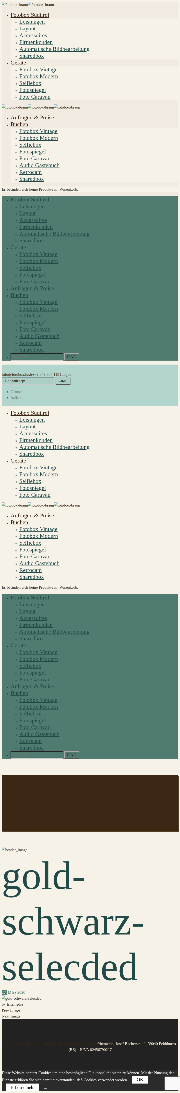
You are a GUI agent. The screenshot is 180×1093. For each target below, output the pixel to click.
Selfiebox (30, 83)
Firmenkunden (36, 42)
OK (140, 1079)
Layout (27, 28)
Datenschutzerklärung (76, 1043)
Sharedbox (31, 56)
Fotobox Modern (38, 76)
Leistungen (32, 21)
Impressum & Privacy (22, 1043)
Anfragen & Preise (32, 117)
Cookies (49, 1043)
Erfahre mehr (23, 1087)
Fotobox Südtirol (30, 15)
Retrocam (30, 172)
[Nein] (45, 1088)
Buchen (19, 124)
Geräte (18, 62)
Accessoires (33, 35)
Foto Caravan (34, 97)
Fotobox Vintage (38, 69)
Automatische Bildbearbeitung (54, 49)
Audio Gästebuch (39, 165)
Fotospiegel (32, 90)
